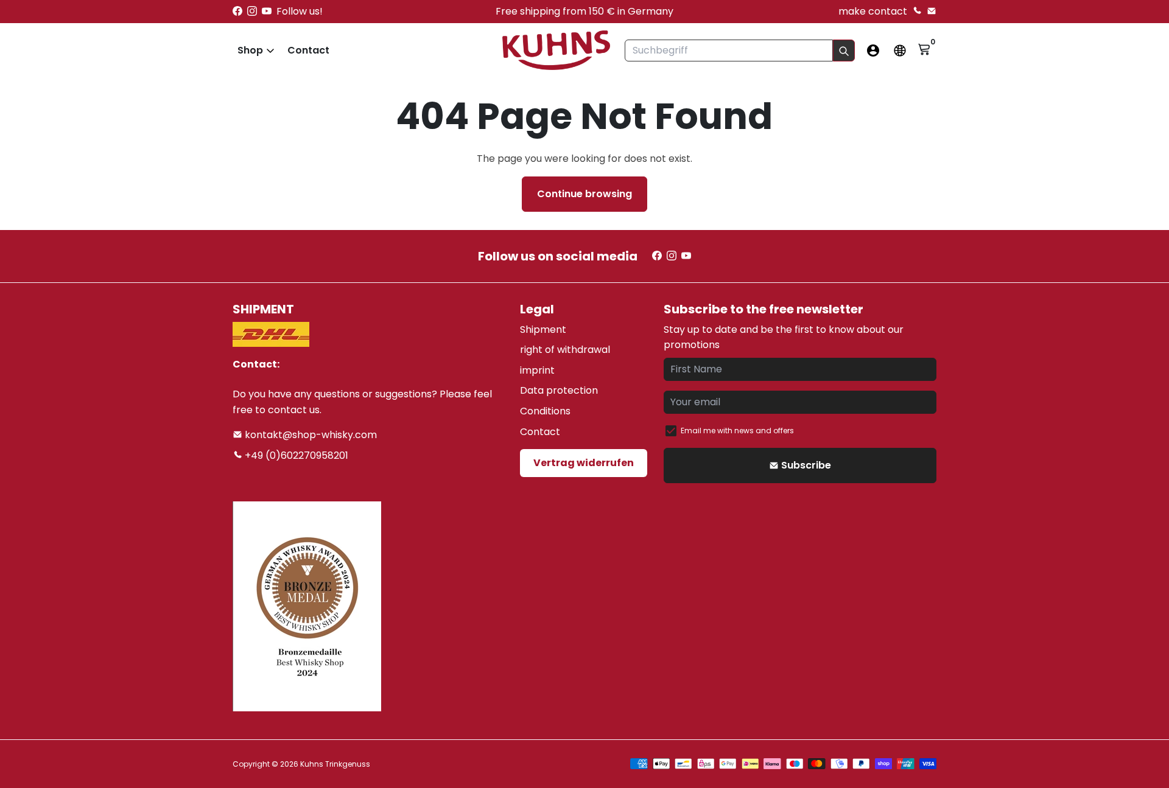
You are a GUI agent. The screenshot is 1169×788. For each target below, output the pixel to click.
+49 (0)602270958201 (295, 455)
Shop (250, 50)
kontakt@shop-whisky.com (309, 435)
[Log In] (873, 50)
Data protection (559, 390)
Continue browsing (584, 194)
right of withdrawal (565, 350)
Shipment (543, 329)
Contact (308, 50)
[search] (844, 50)
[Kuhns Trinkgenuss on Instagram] (252, 11)
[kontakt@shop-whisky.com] (931, 11)
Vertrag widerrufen (583, 463)
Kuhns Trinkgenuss (335, 764)
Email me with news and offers (737, 430)
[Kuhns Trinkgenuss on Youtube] (267, 11)
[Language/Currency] (900, 50)
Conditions (545, 411)
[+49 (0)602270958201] (917, 11)
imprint (537, 370)
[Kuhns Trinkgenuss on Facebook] (237, 11)
